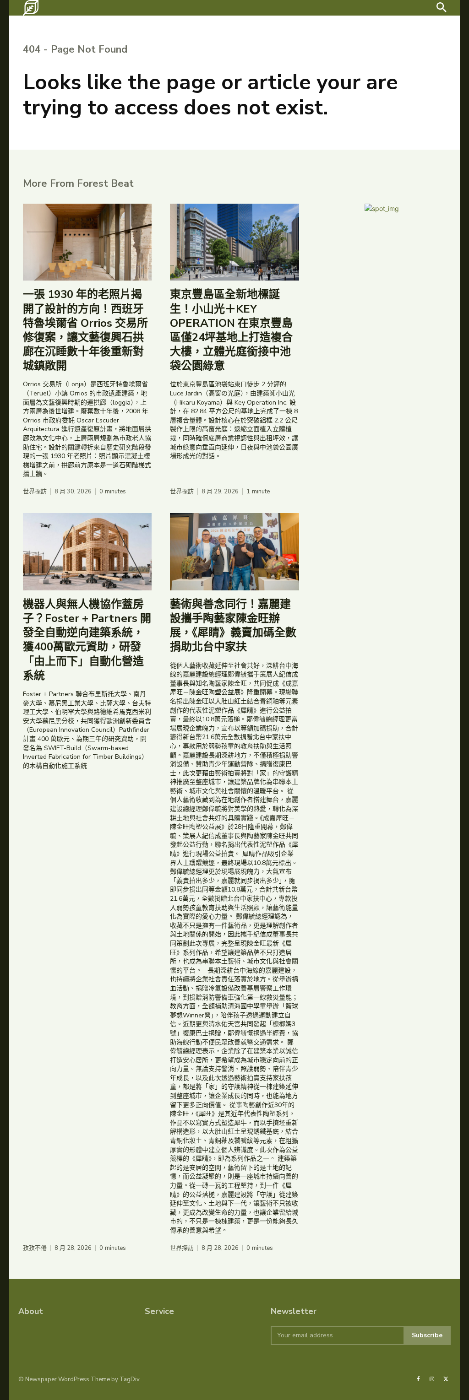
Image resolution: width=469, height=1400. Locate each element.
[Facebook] (418, 1379)
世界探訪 (35, 492)
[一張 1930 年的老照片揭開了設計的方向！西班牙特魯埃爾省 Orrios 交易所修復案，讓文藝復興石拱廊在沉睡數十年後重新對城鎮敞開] (87, 242)
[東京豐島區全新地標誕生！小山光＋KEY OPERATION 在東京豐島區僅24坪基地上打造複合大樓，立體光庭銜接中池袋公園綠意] (234, 242)
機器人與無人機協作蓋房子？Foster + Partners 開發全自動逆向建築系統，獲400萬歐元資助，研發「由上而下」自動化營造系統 (87, 640)
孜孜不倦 (35, 1248)
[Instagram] (431, 1379)
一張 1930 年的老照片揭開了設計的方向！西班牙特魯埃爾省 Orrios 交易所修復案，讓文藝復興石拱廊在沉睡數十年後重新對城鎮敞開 (85, 330)
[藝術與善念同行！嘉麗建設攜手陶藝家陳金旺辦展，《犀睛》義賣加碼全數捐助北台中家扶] (234, 551)
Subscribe (427, 1335)
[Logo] (30, 8)
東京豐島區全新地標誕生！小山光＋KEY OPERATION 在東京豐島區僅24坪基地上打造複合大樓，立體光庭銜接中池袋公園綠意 (231, 330)
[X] (446, 1379)
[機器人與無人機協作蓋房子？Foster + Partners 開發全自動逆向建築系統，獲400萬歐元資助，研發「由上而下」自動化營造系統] (87, 551)
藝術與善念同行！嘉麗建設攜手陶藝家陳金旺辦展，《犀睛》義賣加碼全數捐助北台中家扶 (233, 625)
